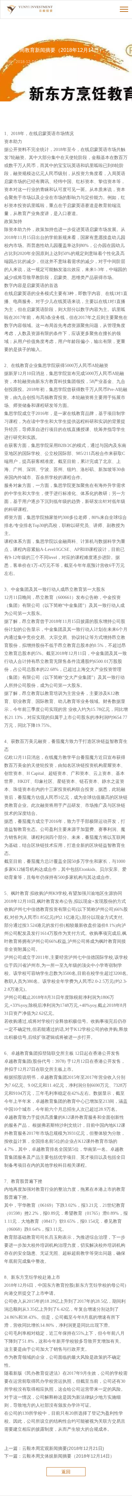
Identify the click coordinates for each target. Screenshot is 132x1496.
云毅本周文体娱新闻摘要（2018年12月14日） (68, 1456)
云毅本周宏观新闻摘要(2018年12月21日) (63, 1448)
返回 (66, 1471)
